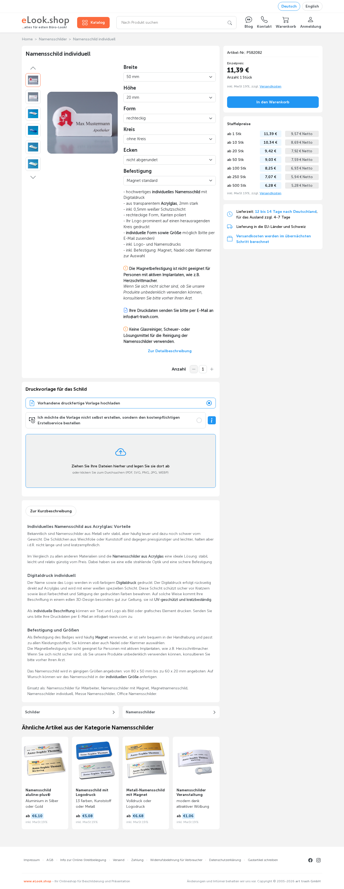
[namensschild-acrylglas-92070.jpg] (33, 97)
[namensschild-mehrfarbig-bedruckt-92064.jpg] (33, 130)
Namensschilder (53, 39)
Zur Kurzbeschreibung (51, 511)
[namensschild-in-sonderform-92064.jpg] (33, 80)
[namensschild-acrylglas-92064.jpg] (33, 164)
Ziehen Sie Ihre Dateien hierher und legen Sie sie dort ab (120, 466)
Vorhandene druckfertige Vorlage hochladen (79, 403)
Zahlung (137, 860)
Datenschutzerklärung (225, 860)
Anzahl (179, 369)
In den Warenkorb (272, 102)
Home (27, 39)
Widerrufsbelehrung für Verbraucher (176, 860)
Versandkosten (270, 86)
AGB (49, 860)
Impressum (32, 860)
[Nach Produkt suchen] (230, 23)
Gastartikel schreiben (263, 860)
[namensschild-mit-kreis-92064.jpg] (33, 147)
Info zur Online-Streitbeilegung (83, 860)
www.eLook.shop (37, 881)
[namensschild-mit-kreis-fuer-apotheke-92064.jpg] (33, 114)
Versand (118, 860)
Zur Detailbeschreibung (170, 351)
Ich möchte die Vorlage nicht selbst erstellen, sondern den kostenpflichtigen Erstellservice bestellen (109, 420)
